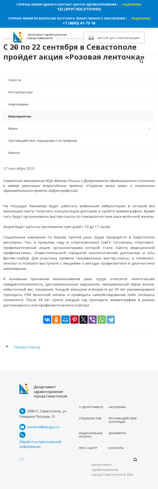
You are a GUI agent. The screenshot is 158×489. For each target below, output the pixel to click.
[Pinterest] (74, 319)
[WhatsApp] (102, 319)
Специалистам (90, 418)
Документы (117, 433)
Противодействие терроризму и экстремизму (42, 140)
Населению (117, 407)
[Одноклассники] (56, 319)
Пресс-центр (88, 448)
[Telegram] (111, 319)
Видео (13, 128)
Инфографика (18, 104)
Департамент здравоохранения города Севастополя (50, 392)
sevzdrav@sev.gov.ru (43, 427)
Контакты (116, 448)
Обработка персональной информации (40, 444)
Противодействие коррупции (123, 420)
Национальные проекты (90, 434)
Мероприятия (19, 116)
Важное (14, 153)
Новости (14, 80)
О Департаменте (91, 407)
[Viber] (92, 319)
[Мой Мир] (65, 319)
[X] (83, 319)
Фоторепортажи (20, 92)
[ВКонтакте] (47, 319)
